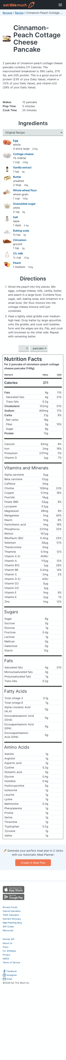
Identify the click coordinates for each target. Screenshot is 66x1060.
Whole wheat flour (25, 190)
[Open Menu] (60, 4)
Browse (7, 12)
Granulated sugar (24, 203)
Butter (17, 177)
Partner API (8, 939)
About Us (7, 943)
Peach (17, 262)
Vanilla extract (22, 167)
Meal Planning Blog (12, 922)
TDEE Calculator (11, 915)
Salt (15, 217)
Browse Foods (10, 907)
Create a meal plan (33, 862)
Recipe (19, 12)
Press (5, 947)
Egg (15, 140)
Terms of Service (11, 962)
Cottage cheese (23, 154)
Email (9, 979)
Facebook (12, 971)
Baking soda (21, 230)
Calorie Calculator (12, 911)
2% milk (18, 253)
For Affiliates (9, 951)
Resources (8, 930)
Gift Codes (8, 926)
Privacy (6, 955)
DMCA (6, 958)
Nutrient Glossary (12, 919)
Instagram (12, 975)
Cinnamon (19, 240)
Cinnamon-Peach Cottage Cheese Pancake (37, 38)
